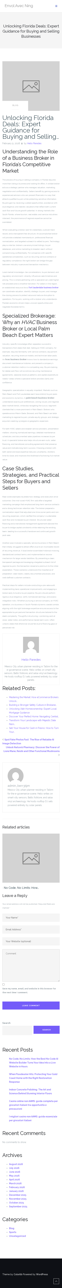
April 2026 (14, 1179)
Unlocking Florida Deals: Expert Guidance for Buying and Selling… (30, 127)
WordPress (42, 1274)
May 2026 (14, 1175)
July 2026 (14, 1168)
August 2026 (16, 1164)
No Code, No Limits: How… (21, 887)
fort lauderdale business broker (44, 287)
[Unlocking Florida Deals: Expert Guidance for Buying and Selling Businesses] (31, 86)
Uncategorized (17, 1236)
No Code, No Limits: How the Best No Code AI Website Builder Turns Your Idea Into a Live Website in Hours (33, 1063)
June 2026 (14, 1172)
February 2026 (17, 1187)
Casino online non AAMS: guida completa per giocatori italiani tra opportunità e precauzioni (33, 1105)
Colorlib (18, 1274)
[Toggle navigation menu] (56, 6)
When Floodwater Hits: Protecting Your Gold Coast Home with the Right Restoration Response (33, 1078)
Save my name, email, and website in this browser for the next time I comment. (29, 991)
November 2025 (17, 1199)
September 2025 (18, 1206)
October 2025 (16, 1202)
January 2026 (16, 1191)
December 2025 (17, 1195)
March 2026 (15, 1183)
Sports (12, 1232)
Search (6, 1023)
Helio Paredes (34, 143)
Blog (15, 105)
